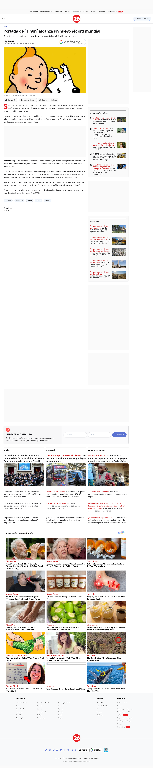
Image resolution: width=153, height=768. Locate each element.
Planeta (60, 712)
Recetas (60, 715)
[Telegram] (72, 750)
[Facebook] (46, 750)
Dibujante (19, 200)
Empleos (120, 724)
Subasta (8, 200)
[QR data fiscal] (106, 752)
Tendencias (41, 718)
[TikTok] (64, 750)
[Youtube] (57, 750)
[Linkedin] (61, 750)
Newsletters (123, 727)
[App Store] (84, 750)
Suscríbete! (119, 435)
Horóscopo (20, 712)
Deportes (40, 706)
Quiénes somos (122, 703)
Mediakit (122, 715)
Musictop (100, 715)
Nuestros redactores (124, 721)
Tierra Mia (100, 709)
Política (8, 450)
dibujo (38, 200)
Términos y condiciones (125, 709)
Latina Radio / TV (102, 706)
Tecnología (19, 718)
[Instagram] (50, 750)
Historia (60, 709)
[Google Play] (96, 750)
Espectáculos (20, 709)
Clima (18, 706)
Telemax (99, 712)
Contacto (120, 706)
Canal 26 (11, 41)
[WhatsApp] (68, 750)
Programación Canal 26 (124, 718)
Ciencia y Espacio (64, 703)
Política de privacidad (124, 712)
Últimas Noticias (21, 703)
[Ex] (54, 750)
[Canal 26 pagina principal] (76, 22)
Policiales (19, 715)
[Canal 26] (76, 738)
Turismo (60, 718)
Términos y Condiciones (72, 758)
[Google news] (75, 750)
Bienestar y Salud (43, 703)
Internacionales (96, 450)
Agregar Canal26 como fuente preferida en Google (73, 42)
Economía (51, 450)
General (7, 27)
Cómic (47, 200)
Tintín (29, 200)
